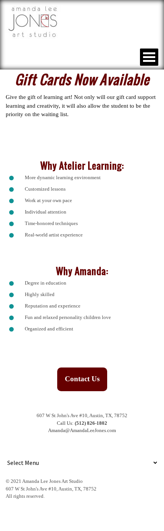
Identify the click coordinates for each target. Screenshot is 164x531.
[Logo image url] (34, 21)
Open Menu (149, 57)
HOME (19, 56)
